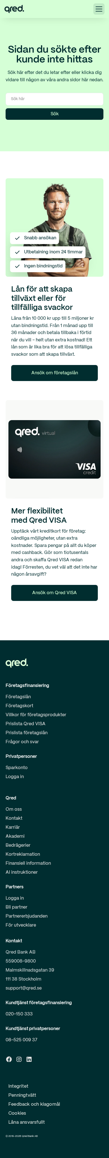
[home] (14, 9)
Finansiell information (28, 863)
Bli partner (16, 907)
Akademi (15, 836)
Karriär (13, 827)
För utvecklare (21, 925)
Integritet (18, 1086)
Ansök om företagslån (54, 373)
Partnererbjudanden (27, 916)
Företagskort (19, 706)
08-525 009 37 (21, 1040)
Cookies (17, 1113)
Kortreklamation (23, 854)
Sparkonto (17, 768)
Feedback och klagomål (34, 1104)
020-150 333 (19, 1014)
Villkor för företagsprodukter (36, 715)
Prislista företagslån (27, 733)
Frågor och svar (22, 742)
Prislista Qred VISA (26, 724)
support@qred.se (24, 988)
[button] (99, 9)
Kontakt (14, 818)
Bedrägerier (18, 845)
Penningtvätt (22, 1095)
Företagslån (18, 697)
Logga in (15, 777)
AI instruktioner (22, 872)
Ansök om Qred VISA (54, 593)
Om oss (14, 809)
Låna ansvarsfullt (26, 1122)
